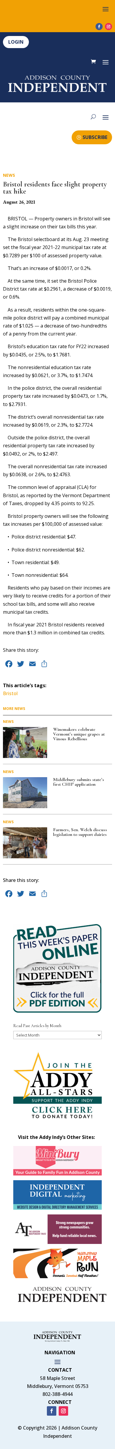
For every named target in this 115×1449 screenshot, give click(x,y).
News (9, 175)
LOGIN (16, 42)
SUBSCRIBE (95, 137)
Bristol (10, 693)
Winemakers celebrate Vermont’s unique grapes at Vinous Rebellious (79, 734)
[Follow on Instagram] (108, 26)
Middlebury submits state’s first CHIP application (78, 782)
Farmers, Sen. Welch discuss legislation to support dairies (80, 832)
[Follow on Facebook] (99, 26)
